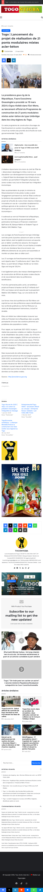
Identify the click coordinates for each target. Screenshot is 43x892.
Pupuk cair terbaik (6, 812)
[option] (21, 583)
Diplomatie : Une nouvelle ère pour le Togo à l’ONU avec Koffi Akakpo (27, 147)
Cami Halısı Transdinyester (9, 843)
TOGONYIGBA (8, 51)
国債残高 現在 (5, 820)
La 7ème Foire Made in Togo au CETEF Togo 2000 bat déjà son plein (20, 589)
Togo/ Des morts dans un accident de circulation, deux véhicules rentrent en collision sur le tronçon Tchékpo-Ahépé (31, 714)
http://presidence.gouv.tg (17, 377)
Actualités (10, 26)
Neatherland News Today (8, 835)
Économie (11, 581)
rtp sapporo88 (5, 827)
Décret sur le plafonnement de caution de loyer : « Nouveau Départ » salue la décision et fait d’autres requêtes (11, 742)
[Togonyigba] (21, 9)
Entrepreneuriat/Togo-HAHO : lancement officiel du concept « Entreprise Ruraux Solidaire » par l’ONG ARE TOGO (30, 409)
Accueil (5, 26)
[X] (20, 568)
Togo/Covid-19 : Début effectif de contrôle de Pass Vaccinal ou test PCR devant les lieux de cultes (11, 712)
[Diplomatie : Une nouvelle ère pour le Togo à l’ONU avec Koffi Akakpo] (7, 147)
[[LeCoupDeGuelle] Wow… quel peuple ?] (7, 159)
